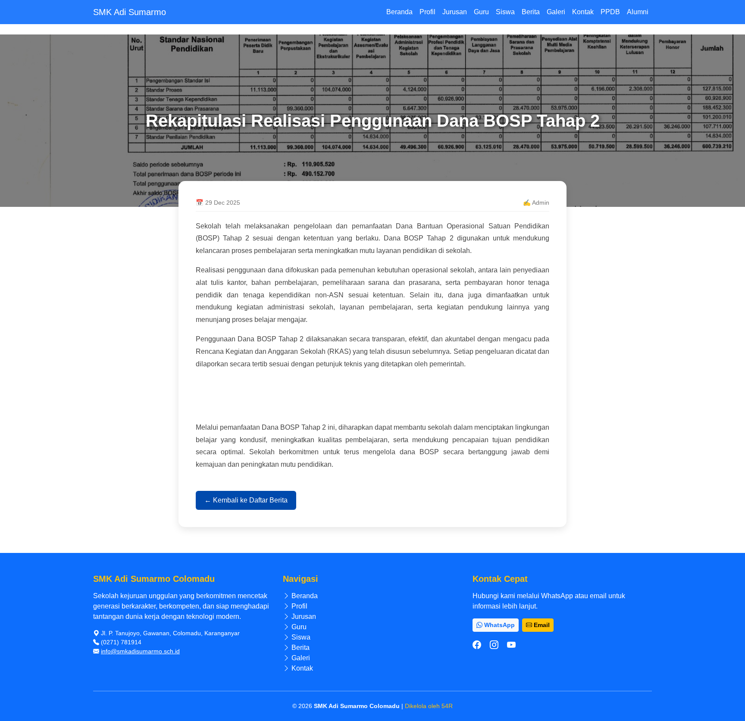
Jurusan (454, 12)
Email (541, 624)
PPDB (610, 12)
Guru (481, 12)
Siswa (505, 12)
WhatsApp (498, 624)
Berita (531, 12)
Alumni (637, 12)
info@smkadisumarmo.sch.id (140, 651)
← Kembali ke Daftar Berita (246, 500)
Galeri (556, 12)
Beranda (399, 12)
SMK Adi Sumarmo (129, 12)
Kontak (583, 12)
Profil (427, 12)
